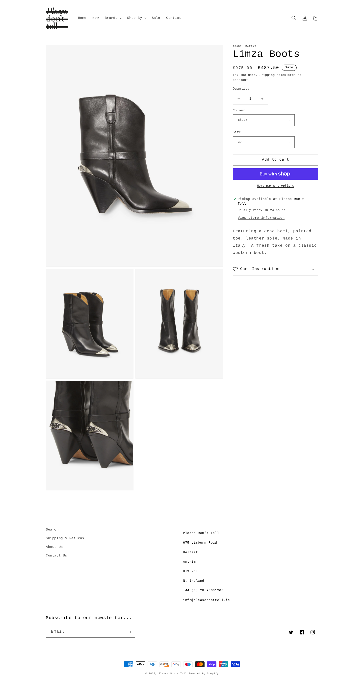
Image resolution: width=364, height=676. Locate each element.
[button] (113, 18)
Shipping (267, 75)
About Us (54, 547)
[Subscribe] (129, 632)
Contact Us (56, 555)
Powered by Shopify (204, 673)
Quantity (241, 89)
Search (52, 529)
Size (237, 132)
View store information (261, 218)
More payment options (275, 186)
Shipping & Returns (65, 538)
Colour (239, 110)
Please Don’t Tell (173, 673)
